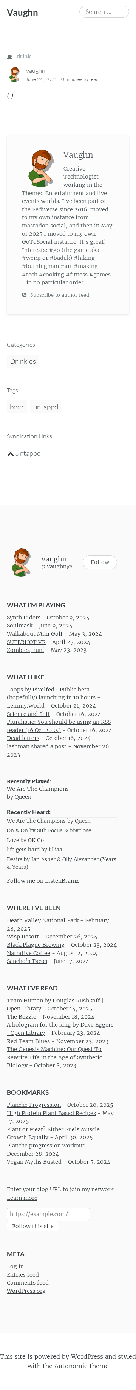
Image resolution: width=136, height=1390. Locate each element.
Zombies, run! (25, 650)
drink (23, 56)
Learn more (22, 1198)
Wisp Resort (23, 937)
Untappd (27, 453)
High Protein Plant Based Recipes (51, 1113)
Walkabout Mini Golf (35, 633)
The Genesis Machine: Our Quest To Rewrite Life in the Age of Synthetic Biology (54, 1057)
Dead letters (23, 738)
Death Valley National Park (43, 920)
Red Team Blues (28, 1041)
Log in (15, 1266)
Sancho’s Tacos (27, 961)
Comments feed (28, 1283)
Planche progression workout (46, 1145)
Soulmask (19, 626)
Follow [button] (100, 562)
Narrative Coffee (28, 953)
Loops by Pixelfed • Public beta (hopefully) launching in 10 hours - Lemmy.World (53, 697)
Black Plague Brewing (36, 944)
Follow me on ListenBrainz (43, 880)
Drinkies (23, 361)
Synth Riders (23, 617)
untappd (45, 406)
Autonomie (71, 1366)
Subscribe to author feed (59, 295)
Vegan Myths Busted (34, 1161)
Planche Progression (34, 1105)
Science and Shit (28, 714)
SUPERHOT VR (26, 642)
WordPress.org (26, 1291)
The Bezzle (21, 1016)
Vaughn (22, 12)
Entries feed (23, 1274)
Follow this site (33, 1226)
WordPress (87, 1356)
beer (17, 406)
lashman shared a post (36, 746)
